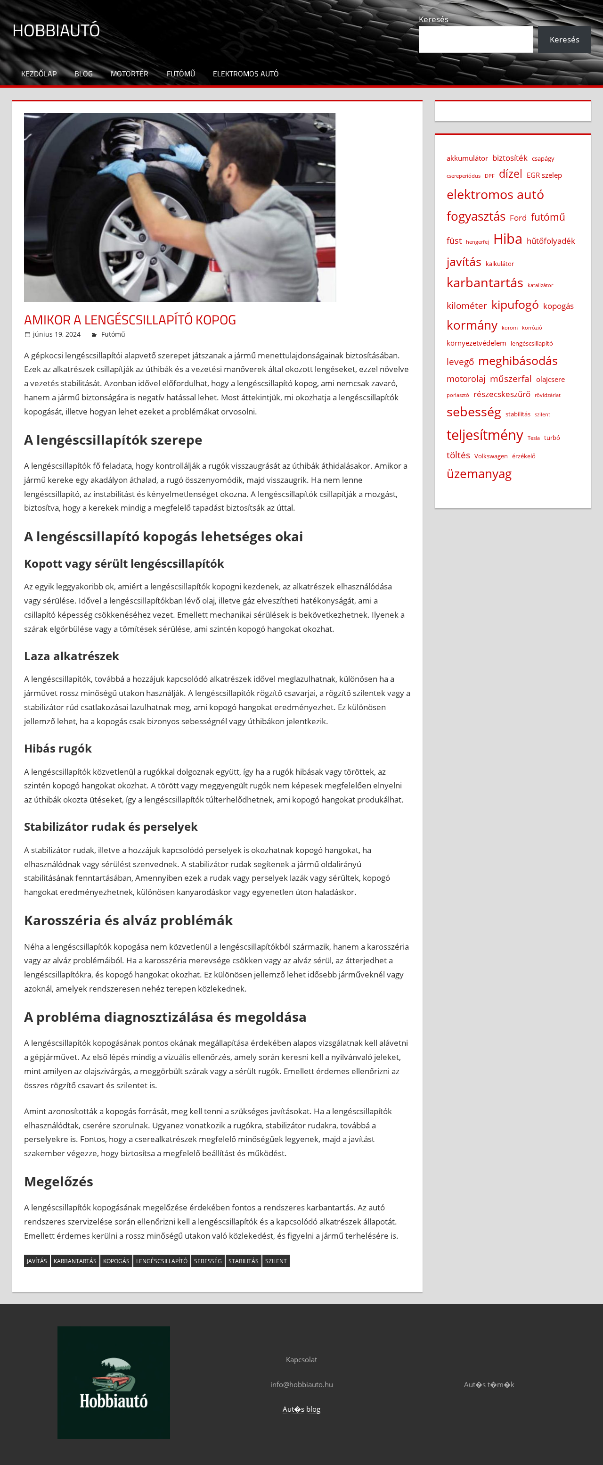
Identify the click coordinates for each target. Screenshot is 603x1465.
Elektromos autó (246, 73)
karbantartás (75, 1261)
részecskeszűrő (501, 394)
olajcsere (550, 379)
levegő (460, 361)
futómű (548, 216)
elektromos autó (495, 194)
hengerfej (477, 242)
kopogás (116, 1261)
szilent (276, 1261)
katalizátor (540, 285)
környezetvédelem (476, 343)
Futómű (181, 73)
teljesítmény (485, 434)
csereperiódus (464, 176)
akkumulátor (467, 158)
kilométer (467, 305)
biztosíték (510, 157)
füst (454, 240)
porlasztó (458, 395)
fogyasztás (476, 215)
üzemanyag (479, 473)
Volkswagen (491, 456)
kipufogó (515, 304)
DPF (490, 176)
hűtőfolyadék (551, 240)
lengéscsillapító (161, 1261)
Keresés (433, 19)
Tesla (534, 438)
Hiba (507, 238)
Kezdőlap (39, 73)
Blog (83, 73)
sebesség (208, 1261)
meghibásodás (518, 360)
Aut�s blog (301, 1409)
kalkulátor (500, 263)
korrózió (532, 327)
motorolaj (466, 378)
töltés (458, 454)
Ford (518, 217)
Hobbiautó (56, 30)
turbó (552, 437)
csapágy (543, 158)
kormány (472, 324)
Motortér (129, 73)
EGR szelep (544, 175)
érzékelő (524, 456)
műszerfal (511, 378)
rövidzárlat (548, 395)
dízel (510, 173)
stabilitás (243, 1261)
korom (510, 327)
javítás (37, 1261)
